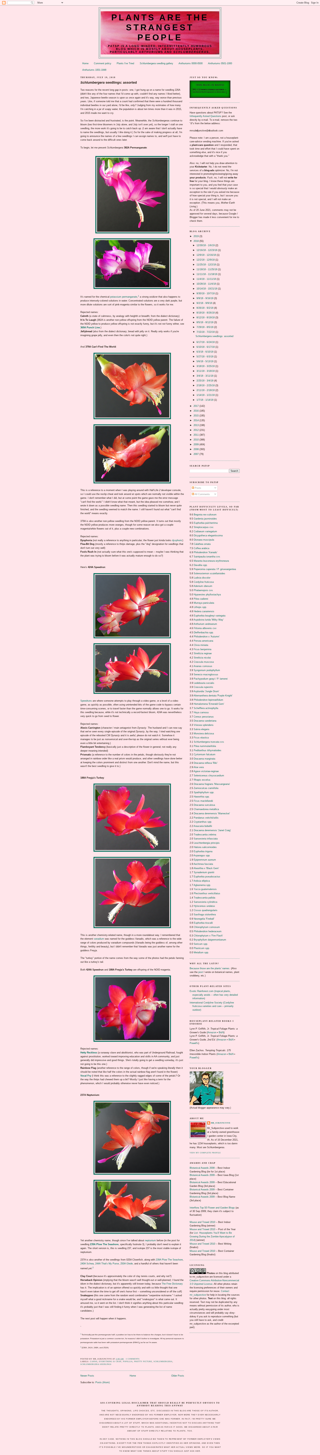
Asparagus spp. (202, 855)
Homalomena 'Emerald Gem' (209, 704)
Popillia (128, 1361)
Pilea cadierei (201, 598)
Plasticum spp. (202, 948)
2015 (196, 415)
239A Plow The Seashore (104, 1244)
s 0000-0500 (191, 63)
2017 (196, 406)
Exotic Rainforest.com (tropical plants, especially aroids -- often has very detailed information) (214, 995)
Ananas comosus (203, 666)
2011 (196, 434)
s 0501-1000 (220, 63)
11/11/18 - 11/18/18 (207, 274)
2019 (196, 236)
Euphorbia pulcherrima (206, 523)
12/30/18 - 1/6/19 (205, 245)
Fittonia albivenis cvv (205, 628)
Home (85, 63)
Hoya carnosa (201, 712)
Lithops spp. (200, 607)
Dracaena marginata (204, 758)
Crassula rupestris (203, 687)
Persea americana (203, 640)
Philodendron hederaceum (207, 931)
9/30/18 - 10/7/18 (205, 293)
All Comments (202, 494)
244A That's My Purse (107, 1263)
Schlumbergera (163, 1361)
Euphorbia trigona (203, 851)
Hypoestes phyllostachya (207, 594)
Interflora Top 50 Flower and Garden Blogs (212, 1207)
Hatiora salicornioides (205, 847)
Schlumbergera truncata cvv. (209, 741)
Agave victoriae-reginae (206, 771)
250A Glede (126, 1263)
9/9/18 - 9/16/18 (205, 298)
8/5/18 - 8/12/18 (205, 322)
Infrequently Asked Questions (205, 116)
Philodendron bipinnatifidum (208, 699)
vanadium (99, 938)
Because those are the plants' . (210, 968)
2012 (196, 430)
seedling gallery (156, 63)
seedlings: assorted (108, 82)
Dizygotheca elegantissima (208, 535)
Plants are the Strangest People (160, 27)
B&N (221, 1032)
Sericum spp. (201, 944)
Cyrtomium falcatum (204, 754)
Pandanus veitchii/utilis (206, 817)
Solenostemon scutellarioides (209, 573)
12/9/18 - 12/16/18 (206, 255)
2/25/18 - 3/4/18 (205, 380)
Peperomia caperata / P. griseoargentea (215, 569)
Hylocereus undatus (204, 906)
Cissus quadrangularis (205, 910)
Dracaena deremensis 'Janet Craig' (212, 830)
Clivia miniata (201, 645)
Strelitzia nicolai (202, 657)
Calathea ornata (202, 544)
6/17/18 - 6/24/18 (205, 342)
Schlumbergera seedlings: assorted (214, 336)
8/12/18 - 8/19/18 (205, 317)
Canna (93, 1361)
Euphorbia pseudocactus (207, 876)
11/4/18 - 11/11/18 (206, 279)
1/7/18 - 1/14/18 (205, 399)
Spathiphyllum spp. (204, 792)
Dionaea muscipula (204, 539)
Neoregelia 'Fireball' (204, 918)
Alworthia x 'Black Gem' (206, 868)
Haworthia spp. (202, 796)
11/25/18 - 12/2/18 (206, 264)
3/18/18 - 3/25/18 (205, 366)
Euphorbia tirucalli (203, 922)
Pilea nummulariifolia (205, 746)
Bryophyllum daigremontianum (210, 939)
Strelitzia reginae (203, 653)
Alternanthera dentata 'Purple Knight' (213, 695)
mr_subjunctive (221, 1123)
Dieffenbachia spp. (204, 632)
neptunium (150, 1240)
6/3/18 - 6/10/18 (205, 351)
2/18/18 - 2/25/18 (205, 385)
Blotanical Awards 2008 (202, 1167)
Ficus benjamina (202, 649)
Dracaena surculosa (204, 805)
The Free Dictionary (172, 1283)
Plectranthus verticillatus (207, 893)
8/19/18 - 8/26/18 (205, 312)
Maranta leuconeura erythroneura (211, 560)
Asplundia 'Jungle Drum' (206, 691)
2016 (196, 410)
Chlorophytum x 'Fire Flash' (208, 935)
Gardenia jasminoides (205, 518)
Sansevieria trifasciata (206, 838)
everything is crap (110, 1361)
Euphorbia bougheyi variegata (209, 615)
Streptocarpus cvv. (204, 527)
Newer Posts (87, 1375)
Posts (197, 488)
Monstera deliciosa (204, 733)
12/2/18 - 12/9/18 (205, 259)
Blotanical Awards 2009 (202, 1175)
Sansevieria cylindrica (205, 902)
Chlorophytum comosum (207, 927)
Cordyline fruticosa (204, 582)
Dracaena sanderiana (205, 720)
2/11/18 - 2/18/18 (205, 390)
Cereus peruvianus (204, 716)
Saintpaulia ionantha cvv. (207, 556)
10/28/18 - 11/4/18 (206, 283)
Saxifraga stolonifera (205, 914)
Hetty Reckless (88, 1052)
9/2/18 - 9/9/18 (204, 303)
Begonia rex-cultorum (205, 514)
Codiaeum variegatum (205, 531)
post (200, 972)
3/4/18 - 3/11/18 (205, 375)
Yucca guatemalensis (205, 889)
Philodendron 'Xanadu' (205, 552)
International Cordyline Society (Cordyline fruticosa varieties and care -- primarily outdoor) (212, 1006)
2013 (196, 425)
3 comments (133, 1359)
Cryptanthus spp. (203, 821)
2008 (196, 449)
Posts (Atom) (102, 1382)
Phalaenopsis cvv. (203, 590)
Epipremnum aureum (205, 859)
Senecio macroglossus (206, 674)
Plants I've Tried (125, 63)
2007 (196, 454)
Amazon (211, 1032)
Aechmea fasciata (203, 864)
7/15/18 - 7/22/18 (205, 332)
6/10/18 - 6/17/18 (205, 347)
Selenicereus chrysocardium (209, 775)
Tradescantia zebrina (205, 834)
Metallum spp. (201, 952)
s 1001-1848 (94, 69)
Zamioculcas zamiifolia (206, 788)
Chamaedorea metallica (206, 809)
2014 (196, 420)
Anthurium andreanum (205, 624)
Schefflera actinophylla (206, 708)
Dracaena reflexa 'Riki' (205, 763)
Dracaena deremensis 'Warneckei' (212, 813)
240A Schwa (87, 1263)
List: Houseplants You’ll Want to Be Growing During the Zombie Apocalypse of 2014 (212, 1236)
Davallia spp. (201, 565)
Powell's (194, 1043)
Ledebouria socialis (204, 683)
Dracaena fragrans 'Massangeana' (212, 784)
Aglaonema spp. (202, 885)
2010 (196, 439)
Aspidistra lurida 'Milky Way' (209, 619)
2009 (196, 444)
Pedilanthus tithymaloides (207, 750)
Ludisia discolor (202, 577)
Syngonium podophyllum (207, 670)
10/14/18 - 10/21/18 (207, 288)
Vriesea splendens (204, 725)
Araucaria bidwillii (203, 826)
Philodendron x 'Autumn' (206, 636)
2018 (196, 241)
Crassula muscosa (204, 662)
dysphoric (177, 540)
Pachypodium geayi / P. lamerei (211, 678)
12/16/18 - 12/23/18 (207, 250)
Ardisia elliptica (202, 880)
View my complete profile (205, 1153)
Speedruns (86, 700)
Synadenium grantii (204, 872)
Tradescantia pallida (204, 897)
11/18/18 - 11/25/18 (207, 269)
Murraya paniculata (204, 602)
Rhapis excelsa (202, 779)
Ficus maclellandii (203, 800)
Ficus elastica (201, 737)
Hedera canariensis (204, 611)
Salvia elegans (201, 729)
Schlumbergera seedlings (95, 1364)
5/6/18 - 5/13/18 (205, 361)
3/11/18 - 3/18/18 (205, 371)
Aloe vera (199, 767)
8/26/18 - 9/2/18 (205, 307)
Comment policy (102, 63)
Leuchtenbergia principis (207, 843)
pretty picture (143, 1361)
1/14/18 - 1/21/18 (205, 395)
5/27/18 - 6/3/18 (205, 356)
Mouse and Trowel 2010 (202, 1222)
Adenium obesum (203, 586)
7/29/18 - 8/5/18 (205, 327)
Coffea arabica (201, 548)
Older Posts (177, 1375)
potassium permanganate (123, 296)
